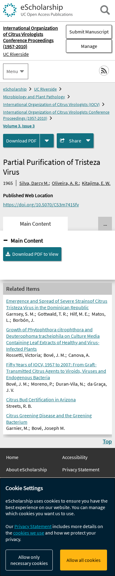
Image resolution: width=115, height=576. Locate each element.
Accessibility (74, 457)
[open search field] (105, 10)
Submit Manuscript (89, 32)
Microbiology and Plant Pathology (34, 96)
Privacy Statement (80, 469)
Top (107, 441)
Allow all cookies (84, 560)
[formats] (47, 141)
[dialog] (57, 527)
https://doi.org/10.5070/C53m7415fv (41, 204)
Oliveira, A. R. (65, 183)
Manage (81, 46)
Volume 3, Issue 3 (19, 126)
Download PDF (21, 141)
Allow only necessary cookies (29, 560)
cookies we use (28, 533)
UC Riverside (16, 54)
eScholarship (15, 89)
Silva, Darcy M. (34, 183)
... (105, 223)
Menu (12, 71)
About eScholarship (26, 469)
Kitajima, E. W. (96, 183)
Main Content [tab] (35, 223)
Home (12, 457)
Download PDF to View (35, 254)
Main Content (27, 240)
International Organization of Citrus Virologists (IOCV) (51, 104)
